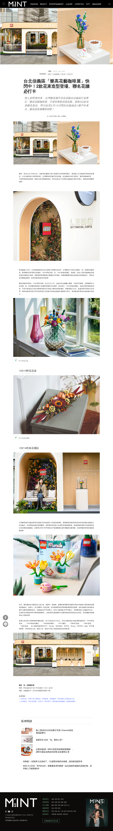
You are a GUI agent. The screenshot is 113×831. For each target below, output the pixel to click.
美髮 (62, 802)
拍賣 (59, 808)
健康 (65, 802)
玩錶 (52, 808)
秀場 (62, 799)
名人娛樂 (46, 805)
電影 (56, 805)
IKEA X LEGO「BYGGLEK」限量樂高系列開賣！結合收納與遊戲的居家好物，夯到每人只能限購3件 (57, 767)
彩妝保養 (46, 802)
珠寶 (56, 808)
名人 (68, 805)
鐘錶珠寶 (46, 808)
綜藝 (62, 805)
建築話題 (59, 814)
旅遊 (56, 811)
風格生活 (46, 811)
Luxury (69, 4)
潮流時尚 (46, 799)
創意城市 (46, 814)
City (88, 4)
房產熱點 (53, 814)
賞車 (75, 811)
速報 (52, 799)
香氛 (59, 802)
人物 (62, 811)
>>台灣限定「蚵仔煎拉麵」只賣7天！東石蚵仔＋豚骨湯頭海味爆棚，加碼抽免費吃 (47, 701)
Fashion (34, 4)
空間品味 (65, 814)
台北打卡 (69, 74)
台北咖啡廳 (56, 74)
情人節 (63, 74)
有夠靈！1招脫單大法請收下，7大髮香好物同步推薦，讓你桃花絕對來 (52, 761)
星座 (65, 811)
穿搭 (56, 799)
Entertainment (56, 4)
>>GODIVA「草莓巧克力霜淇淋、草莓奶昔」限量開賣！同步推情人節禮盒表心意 (46, 699)
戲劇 (52, 805)
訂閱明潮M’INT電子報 (51, 821)
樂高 (49, 74)
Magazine (96, 4)
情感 (68, 811)
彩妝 (52, 802)
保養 (56, 802)
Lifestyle (79, 4)
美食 (52, 811)
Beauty (43, 4)
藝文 (71, 811)
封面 (65, 805)
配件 (59, 799)
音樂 (59, 805)
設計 (59, 811)
